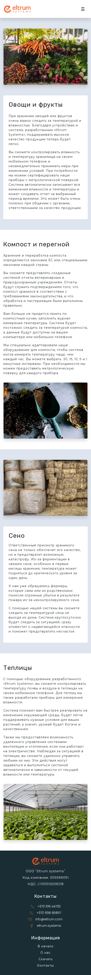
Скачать (46, 959)
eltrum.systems (49, 925)
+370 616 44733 (49, 906)
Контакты (45, 965)
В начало (46, 946)
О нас (45, 952)
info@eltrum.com (49, 919)
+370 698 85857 (49, 913)
